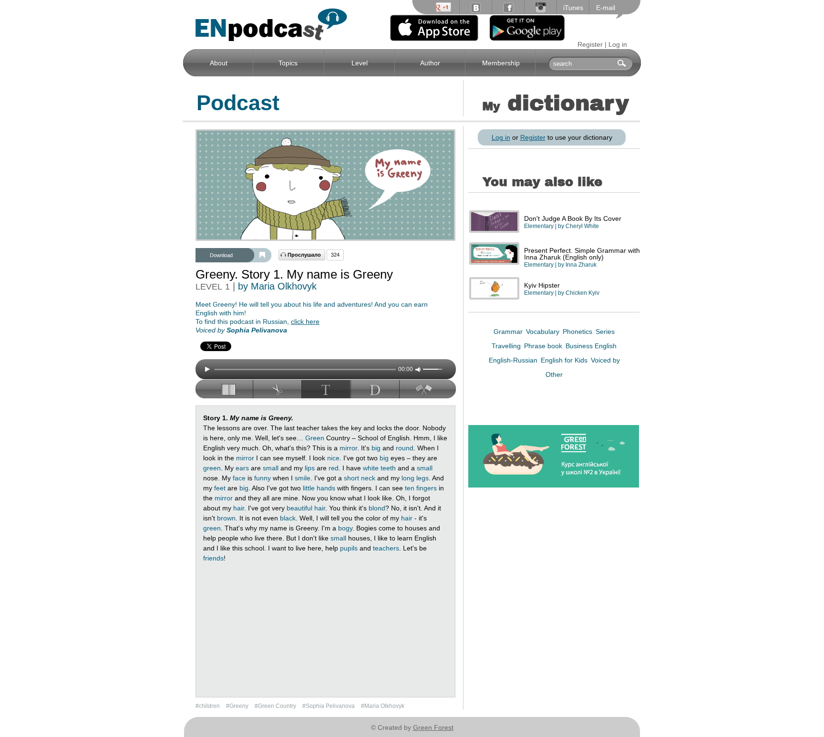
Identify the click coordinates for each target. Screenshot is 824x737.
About (218, 63)
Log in (617, 44)
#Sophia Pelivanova (329, 706)
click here (305, 321)
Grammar (509, 331)
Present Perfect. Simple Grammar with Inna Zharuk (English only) (582, 254)
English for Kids (565, 360)
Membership (501, 63)
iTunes (573, 7)
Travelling (507, 346)
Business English (591, 346)
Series (605, 331)
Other (554, 374)
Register (590, 44)
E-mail (605, 7)
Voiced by (605, 360)
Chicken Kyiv (582, 293)
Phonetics (578, 331)
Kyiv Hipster (542, 285)
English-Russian (514, 360)
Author (430, 63)
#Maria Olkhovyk (382, 706)
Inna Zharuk (581, 264)
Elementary (539, 226)
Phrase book (544, 346)
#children (208, 706)
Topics (288, 63)
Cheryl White (582, 226)
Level (359, 63)
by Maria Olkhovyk (277, 286)
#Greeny (238, 706)
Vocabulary (543, 331)
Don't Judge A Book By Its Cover (572, 218)
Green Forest (433, 727)
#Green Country (276, 706)
